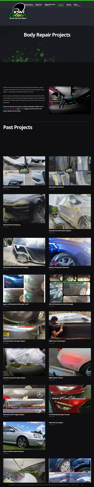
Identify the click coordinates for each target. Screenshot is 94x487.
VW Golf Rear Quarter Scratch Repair (16, 267)
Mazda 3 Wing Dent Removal (59, 267)
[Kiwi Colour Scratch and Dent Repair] (18, 11)
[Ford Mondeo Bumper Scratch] (70, 386)
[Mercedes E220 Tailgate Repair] (24, 386)
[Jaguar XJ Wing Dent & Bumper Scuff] (24, 275)
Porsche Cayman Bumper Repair (14, 378)
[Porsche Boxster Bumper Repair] (24, 312)
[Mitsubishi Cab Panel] (70, 157)
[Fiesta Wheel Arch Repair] (70, 459)
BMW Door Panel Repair (57, 341)
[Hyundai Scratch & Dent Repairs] (70, 195)
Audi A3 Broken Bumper (11, 187)
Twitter (21, 109)
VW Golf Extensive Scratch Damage (61, 304)
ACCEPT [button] (82, 484)
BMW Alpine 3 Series (56, 378)
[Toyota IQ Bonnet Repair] (24, 459)
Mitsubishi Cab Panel (56, 187)
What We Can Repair (56, 423)
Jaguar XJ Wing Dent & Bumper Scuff (15, 304)
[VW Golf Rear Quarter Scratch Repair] (24, 239)
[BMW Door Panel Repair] (70, 312)
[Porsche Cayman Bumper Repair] (24, 349)
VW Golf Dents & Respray (11, 225)
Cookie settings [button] (75, 484)
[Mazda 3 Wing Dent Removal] (70, 239)
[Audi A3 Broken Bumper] (24, 157)
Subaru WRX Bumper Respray (13, 451)
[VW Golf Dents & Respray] (24, 195)
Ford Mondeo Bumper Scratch (59, 414)
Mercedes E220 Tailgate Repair (13, 414)
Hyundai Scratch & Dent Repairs (60, 231)
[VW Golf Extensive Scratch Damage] (70, 275)
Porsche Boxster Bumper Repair (14, 341)
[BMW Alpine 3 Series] (70, 349)
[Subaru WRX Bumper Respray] (24, 423)
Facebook (6, 109)
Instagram (13, 109)
